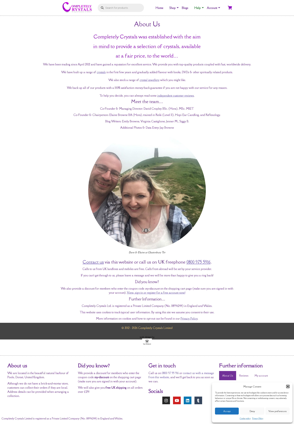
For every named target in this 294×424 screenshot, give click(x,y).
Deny (252, 411)
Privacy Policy (257, 418)
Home (159, 8)
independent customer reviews (175, 95)
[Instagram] (166, 400)
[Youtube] (177, 400)
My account (261, 375)
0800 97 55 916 (170, 373)
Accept (227, 411)
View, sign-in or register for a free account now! (156, 292)
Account (212, 8)
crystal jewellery (149, 80)
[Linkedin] (187, 400)
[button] (287, 386)
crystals (101, 72)
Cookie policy (245, 418)
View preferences (277, 411)
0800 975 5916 (199, 262)
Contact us (93, 262)
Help (197, 8)
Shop (172, 8)
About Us (227, 375)
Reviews (243, 375)
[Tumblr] (198, 400)
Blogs (185, 8)
